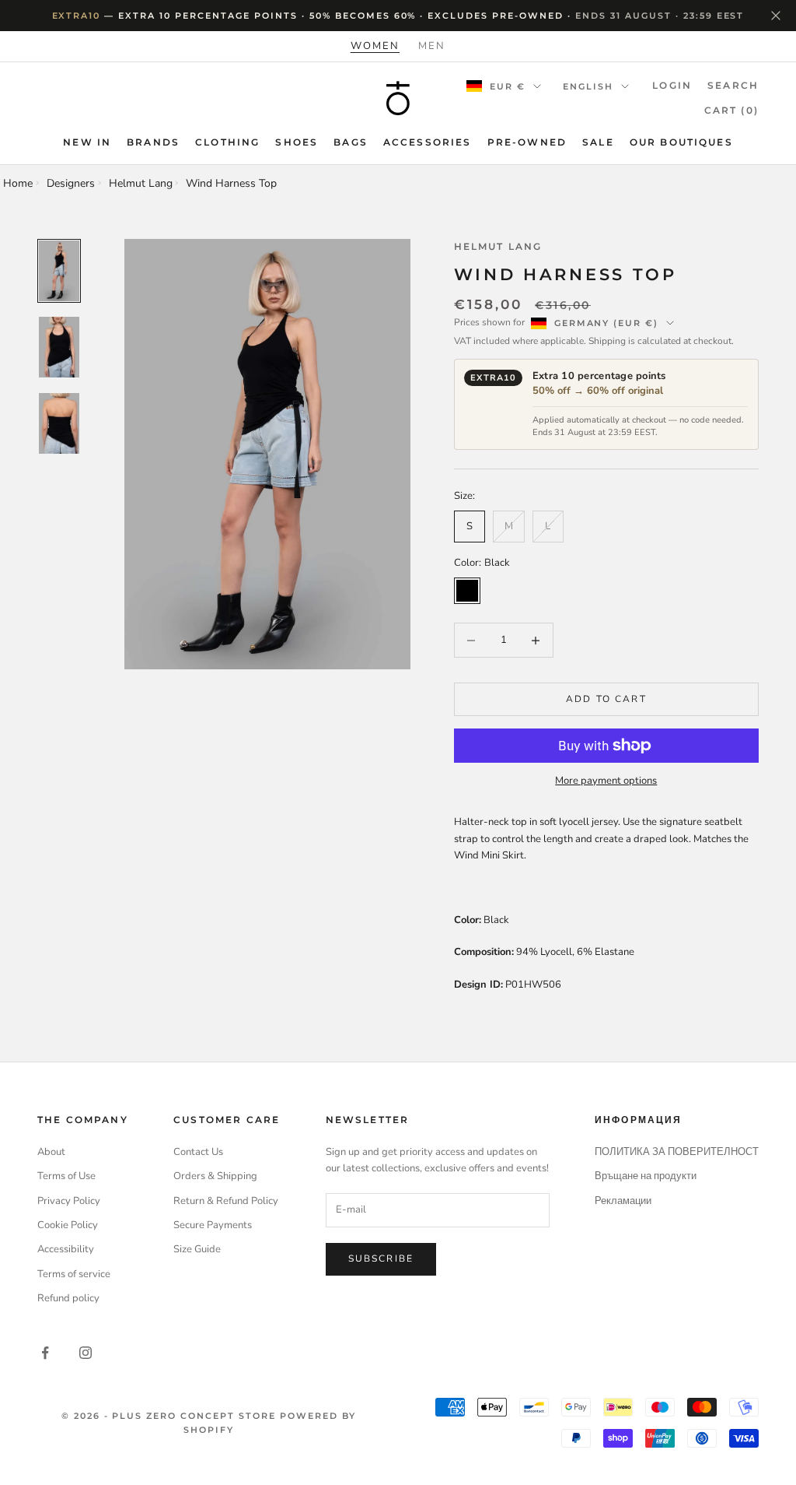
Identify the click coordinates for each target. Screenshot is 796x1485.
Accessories (427, 142)
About (51, 1152)
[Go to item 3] (59, 423)
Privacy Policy (68, 1201)
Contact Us (198, 1152)
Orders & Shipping (215, 1176)
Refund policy (68, 1298)
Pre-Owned (527, 142)
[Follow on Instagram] (85, 1352)
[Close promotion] (775, 15)
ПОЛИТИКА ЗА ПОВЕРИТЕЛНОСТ (677, 1152)
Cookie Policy (67, 1225)
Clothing (227, 142)
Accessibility (65, 1249)
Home (18, 183)
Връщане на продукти (645, 1176)
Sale (598, 142)
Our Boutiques (681, 142)
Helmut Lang (141, 183)
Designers (71, 183)
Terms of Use (66, 1176)
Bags (350, 142)
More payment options (606, 781)
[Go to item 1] (59, 271)
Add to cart (606, 699)
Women (375, 46)
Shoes (296, 142)
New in (87, 142)
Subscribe (381, 1258)
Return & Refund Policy (225, 1201)
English (588, 86)
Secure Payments (212, 1225)
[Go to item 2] (59, 347)
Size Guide (197, 1249)
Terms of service (73, 1274)
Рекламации (623, 1201)
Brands (153, 142)
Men (431, 46)
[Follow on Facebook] (45, 1352)
